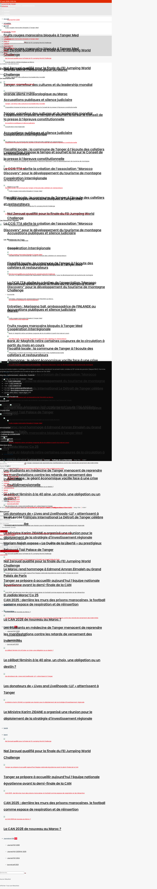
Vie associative (9, 611)
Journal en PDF (9, 17)
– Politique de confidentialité (10, 434)
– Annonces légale (6, 441)
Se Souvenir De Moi (9, 527)
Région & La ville (13, 477)
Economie (10, 479)
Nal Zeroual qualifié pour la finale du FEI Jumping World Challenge (47, 52)
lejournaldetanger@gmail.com (21, 388)
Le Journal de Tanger (35, 460)
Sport (6, 735)
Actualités (7, 39)
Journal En (3, 555)
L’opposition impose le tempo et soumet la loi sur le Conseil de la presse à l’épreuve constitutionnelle (53, 117)
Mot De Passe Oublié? (7, 535)
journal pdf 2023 (13, 644)
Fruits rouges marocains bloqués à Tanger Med (41, 35)
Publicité (7, 14)
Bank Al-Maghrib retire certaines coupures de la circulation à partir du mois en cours (56, 343)
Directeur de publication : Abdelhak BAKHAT (19, 6)
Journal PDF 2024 (13, 858)
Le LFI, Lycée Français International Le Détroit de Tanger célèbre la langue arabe (53, 390)
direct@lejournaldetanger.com (22, 390)
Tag (8, 64)
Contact (7, 11)
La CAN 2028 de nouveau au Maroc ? (32, 829)
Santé (6, 728)
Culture (6, 376)
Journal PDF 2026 (13, 20)
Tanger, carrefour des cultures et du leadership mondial (48, 84)
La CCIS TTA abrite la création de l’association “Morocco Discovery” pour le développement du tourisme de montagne (52, 170)
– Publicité (3, 436)
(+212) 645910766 (15, 383)
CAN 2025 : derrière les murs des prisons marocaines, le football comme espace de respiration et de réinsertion (54, 602)
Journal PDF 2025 (16, 852)
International (8, 605)
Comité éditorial (9, 8)
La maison (3, 64)
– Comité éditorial (6, 439)
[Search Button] (25, 42)
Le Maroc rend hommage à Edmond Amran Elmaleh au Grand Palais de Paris (52, 429)
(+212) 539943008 (14, 381)
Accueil (6, 19)
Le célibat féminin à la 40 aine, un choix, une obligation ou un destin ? (52, 496)
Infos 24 (6, 41)
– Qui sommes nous (7, 432)
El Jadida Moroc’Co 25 (21, 446)
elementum (15, 64)
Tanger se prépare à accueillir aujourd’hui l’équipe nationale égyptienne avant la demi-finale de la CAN (52, 582)
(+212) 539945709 (14, 386)
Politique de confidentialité (62, 460)
